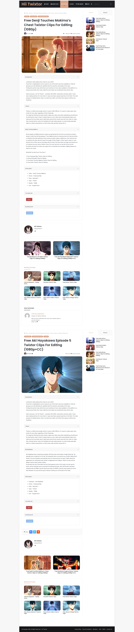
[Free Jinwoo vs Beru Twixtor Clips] (51, 291)
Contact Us (109, 629)
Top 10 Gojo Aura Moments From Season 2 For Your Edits (103, 47)
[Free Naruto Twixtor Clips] (90, 41)
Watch (29, 199)
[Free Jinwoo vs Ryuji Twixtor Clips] (71, 291)
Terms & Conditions (87, 629)
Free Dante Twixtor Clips (70, 282)
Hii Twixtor (38, 226)
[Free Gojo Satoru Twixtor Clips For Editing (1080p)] (90, 20)
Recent (105, 12)
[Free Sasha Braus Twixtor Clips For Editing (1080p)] (90, 34)
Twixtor (64, 4)
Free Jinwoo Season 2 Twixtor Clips (32, 298)
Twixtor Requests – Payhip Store (31, 283)
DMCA (103, 629)
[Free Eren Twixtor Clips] (51, 276)
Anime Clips (55, 4)
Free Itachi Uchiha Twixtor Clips (101, 26)
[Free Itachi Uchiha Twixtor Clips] (90, 27)
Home (47, 4)
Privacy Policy (78, 629)
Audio (72, 4)
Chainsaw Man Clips (43, 16)
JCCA (100, 629)
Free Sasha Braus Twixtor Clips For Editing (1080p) (102, 33)
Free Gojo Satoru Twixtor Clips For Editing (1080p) (102, 20)
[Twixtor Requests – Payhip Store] (32, 276)
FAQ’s (87, 4)
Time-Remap (80, 4)
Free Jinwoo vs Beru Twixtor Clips (51, 298)
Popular (91, 12)
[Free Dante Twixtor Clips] (71, 276)
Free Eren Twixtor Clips (49, 282)
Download (29, 213)
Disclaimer (95, 629)
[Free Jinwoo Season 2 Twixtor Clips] (32, 291)
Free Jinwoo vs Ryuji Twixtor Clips (71, 298)
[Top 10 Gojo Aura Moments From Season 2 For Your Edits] (90, 48)
